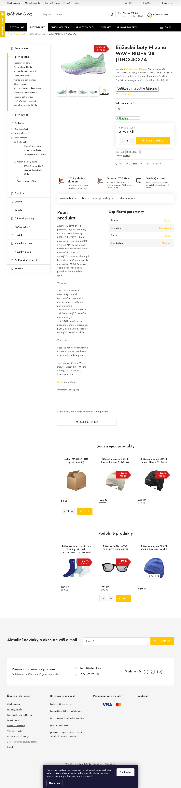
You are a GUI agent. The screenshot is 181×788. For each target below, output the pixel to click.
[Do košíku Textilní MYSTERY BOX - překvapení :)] (85, 511)
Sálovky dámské (21, 84)
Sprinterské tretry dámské (25, 71)
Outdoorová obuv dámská (25, 92)
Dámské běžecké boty (93, 764)
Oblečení (20, 123)
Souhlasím (125, 772)
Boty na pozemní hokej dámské (27, 88)
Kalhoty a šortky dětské (27, 161)
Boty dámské (22, 56)
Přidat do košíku (153, 140)
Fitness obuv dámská (23, 75)
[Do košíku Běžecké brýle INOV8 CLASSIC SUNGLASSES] (123, 598)
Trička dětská (23, 142)
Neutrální (167, 243)
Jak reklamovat (13, 720)
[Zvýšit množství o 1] (132, 140)
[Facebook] (146, 672)
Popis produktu (66, 198)
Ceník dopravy (13, 3)
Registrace (167, 3)
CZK (130, 3)
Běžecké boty (110, 764)
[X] (153, 672)
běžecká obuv (131, 69)
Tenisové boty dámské (23, 96)
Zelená (167, 235)
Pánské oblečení (21, 129)
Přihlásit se (162, 641)
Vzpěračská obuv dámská (25, 101)
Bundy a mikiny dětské (26, 181)
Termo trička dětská (32, 150)
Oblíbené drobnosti (26, 260)
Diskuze (83, 198)
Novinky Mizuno (24, 243)
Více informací (84, 776)
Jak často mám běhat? (60, 725)
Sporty (18, 210)
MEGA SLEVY (22, 226)
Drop (60, 382)
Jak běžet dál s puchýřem (61, 704)
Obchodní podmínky (16, 725)
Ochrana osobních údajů (18, 736)
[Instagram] (159, 672)
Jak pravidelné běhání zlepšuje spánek (67, 711)
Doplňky (19, 193)
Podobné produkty (125, 198)
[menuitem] (17, 27)
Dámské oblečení (21, 133)
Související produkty (101, 198)
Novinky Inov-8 (23, 251)
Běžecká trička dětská (33, 146)
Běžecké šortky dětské (33, 166)
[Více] (166, 27)
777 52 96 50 (130, 13)
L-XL (157, 575)
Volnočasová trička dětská (35, 154)
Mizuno (143, 69)
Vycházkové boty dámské (25, 79)
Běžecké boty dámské (23, 62)
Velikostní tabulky (14, 731)
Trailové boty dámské (23, 67)
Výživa (18, 201)
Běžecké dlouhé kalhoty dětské (34, 172)
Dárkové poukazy (25, 218)
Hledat (112, 14)
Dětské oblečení (21, 137)
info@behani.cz (90, 668)
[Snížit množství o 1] (122, 140)
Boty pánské (22, 48)
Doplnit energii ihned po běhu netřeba (67, 718)
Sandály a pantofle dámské (25, 105)
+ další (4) (104, 93)
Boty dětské (21, 114)
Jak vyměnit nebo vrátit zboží (57, 3)
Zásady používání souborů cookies (22, 741)
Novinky (19, 235)
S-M (115, 488)
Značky (19, 268)
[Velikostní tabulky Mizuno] (137, 88)
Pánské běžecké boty (74, 764)
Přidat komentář (87, 422)
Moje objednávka (32, 3)
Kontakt (10, 747)
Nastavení (54, 783)
